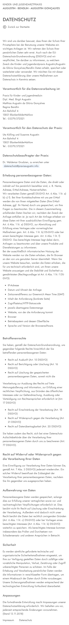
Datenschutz (25, 620)
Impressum (8, 620)
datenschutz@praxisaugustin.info (21, 166)
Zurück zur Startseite (19, 27)
